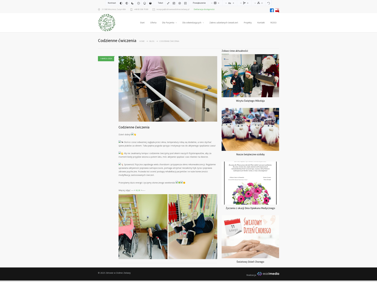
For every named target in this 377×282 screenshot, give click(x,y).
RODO (273, 22)
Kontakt (261, 22)
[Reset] (269, 3)
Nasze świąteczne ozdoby (250, 154)
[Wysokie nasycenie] (150, 3)
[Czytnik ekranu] (180, 3)
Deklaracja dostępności (204, 9)
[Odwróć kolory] (121, 3)
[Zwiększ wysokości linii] (247, 3)
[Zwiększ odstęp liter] (262, 3)
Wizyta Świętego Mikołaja (250, 100)
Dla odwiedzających (191, 22)
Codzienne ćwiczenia (134, 127)
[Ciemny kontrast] (132, 3)
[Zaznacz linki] (168, 3)
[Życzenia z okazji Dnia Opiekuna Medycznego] (250, 183)
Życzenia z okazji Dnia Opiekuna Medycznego (250, 208)
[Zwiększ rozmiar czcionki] (233, 3)
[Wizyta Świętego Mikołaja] (250, 75)
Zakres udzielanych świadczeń (223, 22)
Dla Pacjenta (168, 22)
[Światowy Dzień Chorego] (250, 236)
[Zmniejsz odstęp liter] (255, 3)
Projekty (248, 22)
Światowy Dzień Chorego (250, 261)
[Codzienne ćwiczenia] (168, 89)
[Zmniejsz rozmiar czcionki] (226, 3)
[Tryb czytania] (185, 3)
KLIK (137, 190)
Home (141, 41)
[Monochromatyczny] (127, 3)
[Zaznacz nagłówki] (174, 3)
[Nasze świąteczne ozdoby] (250, 129)
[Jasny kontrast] (138, 3)
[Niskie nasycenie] (145, 3)
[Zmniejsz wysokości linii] (241, 3)
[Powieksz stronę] (218, 3)
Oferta (153, 22)
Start (142, 22)
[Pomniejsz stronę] (212, 3)
